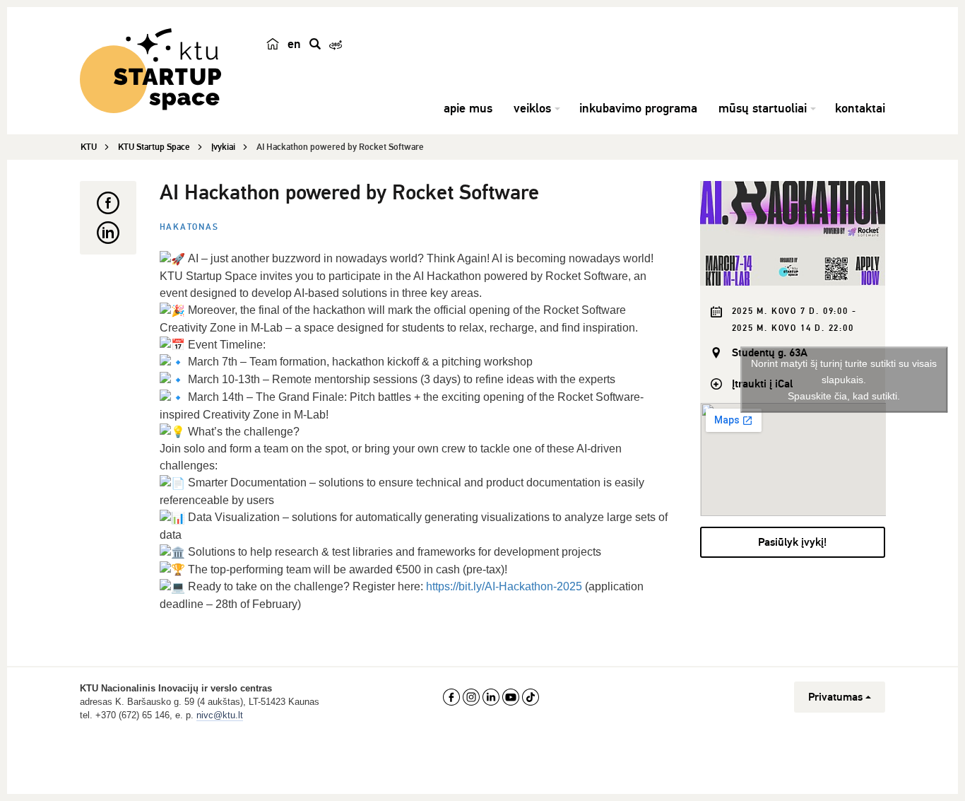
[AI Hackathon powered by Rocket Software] (793, 233)
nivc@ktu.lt (219, 715)
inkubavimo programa (638, 108)
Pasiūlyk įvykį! (792, 542)
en (294, 44)
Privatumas (835, 697)
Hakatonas (189, 227)
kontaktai (860, 108)
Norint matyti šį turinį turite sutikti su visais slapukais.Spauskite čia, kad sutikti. (844, 380)
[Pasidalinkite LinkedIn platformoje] (108, 232)
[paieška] (315, 44)
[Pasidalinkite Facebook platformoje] (108, 203)
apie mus (468, 108)
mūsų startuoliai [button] (762, 108)
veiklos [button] (532, 108)
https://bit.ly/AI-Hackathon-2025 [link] (504, 586)
